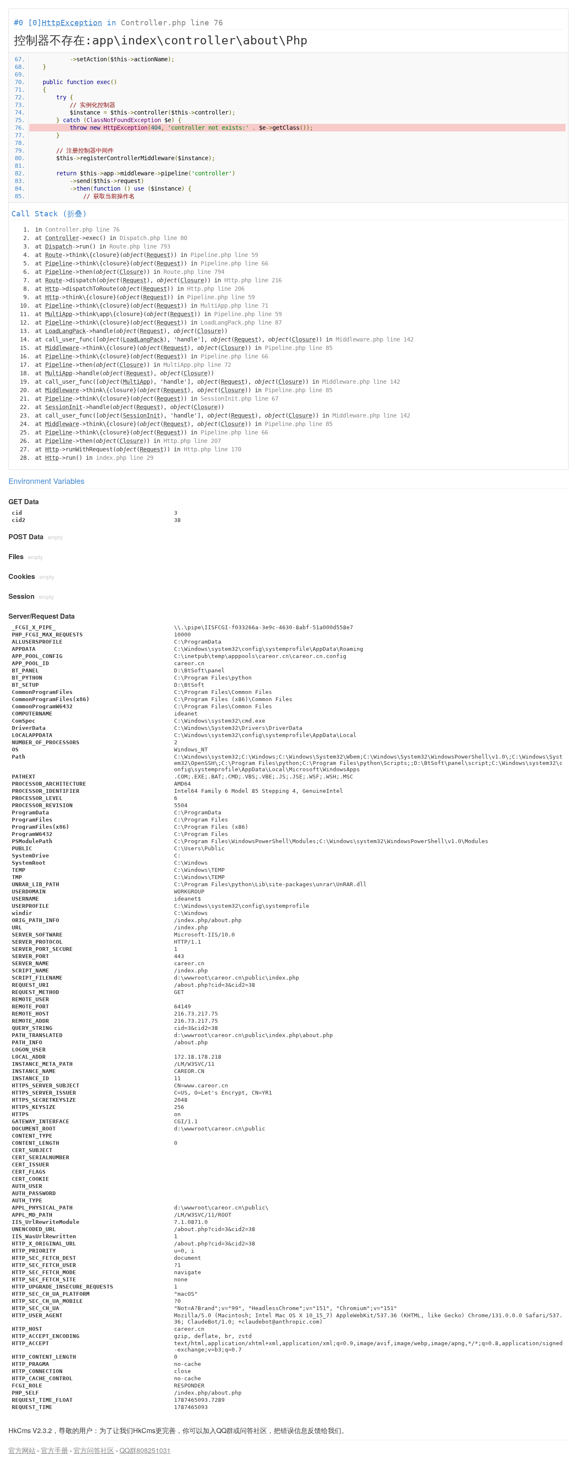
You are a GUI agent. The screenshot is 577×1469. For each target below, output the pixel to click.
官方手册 (54, 1450)
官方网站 (21, 1450)
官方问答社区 (93, 1450)
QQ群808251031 (145, 1450)
